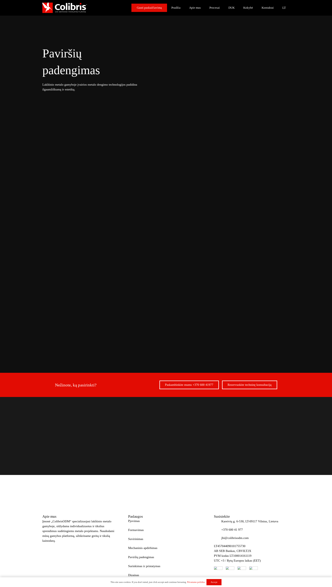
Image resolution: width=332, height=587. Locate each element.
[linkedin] (253, 570)
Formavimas (88, 338)
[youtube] (230, 570)
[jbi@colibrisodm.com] (217, 537)
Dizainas (271, 338)
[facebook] (218, 570)
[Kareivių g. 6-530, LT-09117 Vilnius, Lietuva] (217, 521)
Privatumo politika (196, 582)
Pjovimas (61, 338)
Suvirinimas (116, 338)
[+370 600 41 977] (217, 529)
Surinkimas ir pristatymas (236, 338)
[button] (286, 8)
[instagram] (241, 570)
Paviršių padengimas (194, 338)
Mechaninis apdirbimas (152, 338)
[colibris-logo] (64, 8)
